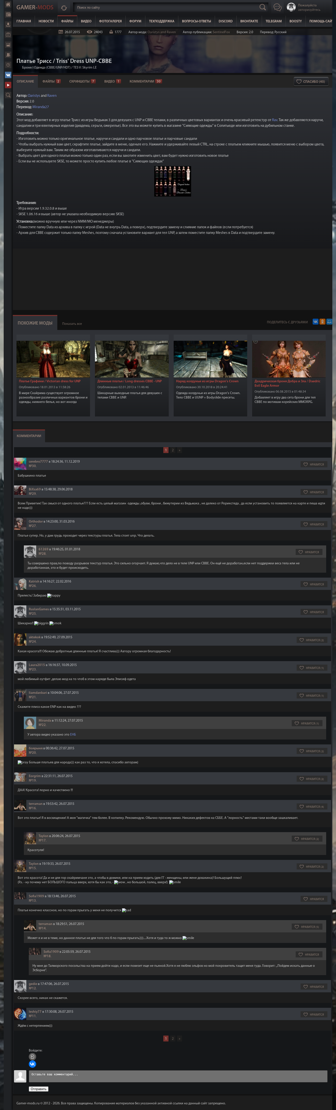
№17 (42, 840)
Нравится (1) (315, 668)
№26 (32, 586)
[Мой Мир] (329, 322)
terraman (36, 804)
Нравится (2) (315, 640)
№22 (42, 725)
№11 (32, 1016)
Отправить (38, 1089)
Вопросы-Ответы (196, 21)
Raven (52, 96)
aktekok (35, 637)
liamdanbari (38, 693)
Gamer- (34, 8)
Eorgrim (35, 776)
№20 (32, 753)
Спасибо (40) (314, 82)
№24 (32, 642)
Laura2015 (37, 665)
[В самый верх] (329, 1103)
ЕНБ (73, 735)
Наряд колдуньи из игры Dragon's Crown (207, 381)
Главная (8, 4)
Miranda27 (40, 107)
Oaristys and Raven (162, 32)
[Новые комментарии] (64, 7)
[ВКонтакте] (316, 322)
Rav (274, 120)
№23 (32, 669)
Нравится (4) (315, 807)
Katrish (34, 581)
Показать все (72, 324)
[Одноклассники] (322, 322)
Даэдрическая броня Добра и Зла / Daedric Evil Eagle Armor (287, 384)
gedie (33, 984)
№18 (47, 956)
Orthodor (36, 522)
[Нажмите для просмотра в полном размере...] (172, 196)
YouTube (8, 85)
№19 (32, 781)
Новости (8, 14)
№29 (32, 494)
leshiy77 (35, 1012)
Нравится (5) (310, 927)
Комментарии (145, 82)
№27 (32, 526)
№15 (32, 868)
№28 (42, 554)
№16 (32, 808)
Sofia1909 (36, 896)
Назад (18, 68)
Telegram (274, 21)
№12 (32, 988)
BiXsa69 (35, 489)
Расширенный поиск (8, 95)
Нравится (317, 464)
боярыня (36, 748)
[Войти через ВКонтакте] (32, 1064)
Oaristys (34, 96)
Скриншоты (81, 82)
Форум (8, 55)
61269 (43, 549)
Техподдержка (161, 21)
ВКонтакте (8, 75)
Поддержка (8, 65)
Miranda (45, 721)
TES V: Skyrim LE (85, 68)
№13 (32, 901)
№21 (32, 697)
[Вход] (32, 1056)
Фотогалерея (8, 45)
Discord (226, 21)
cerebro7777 (38, 462)
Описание (25, 82)
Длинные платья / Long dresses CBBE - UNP (129, 381)
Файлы (8, 24)
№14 (42, 928)
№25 (32, 614)
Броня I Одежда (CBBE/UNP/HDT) (46, 68)
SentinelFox (221, 32)
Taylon (43, 836)
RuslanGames (39, 609)
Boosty (296, 21)
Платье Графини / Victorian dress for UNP (50, 381)
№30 (32, 466)
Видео (8, 34)
